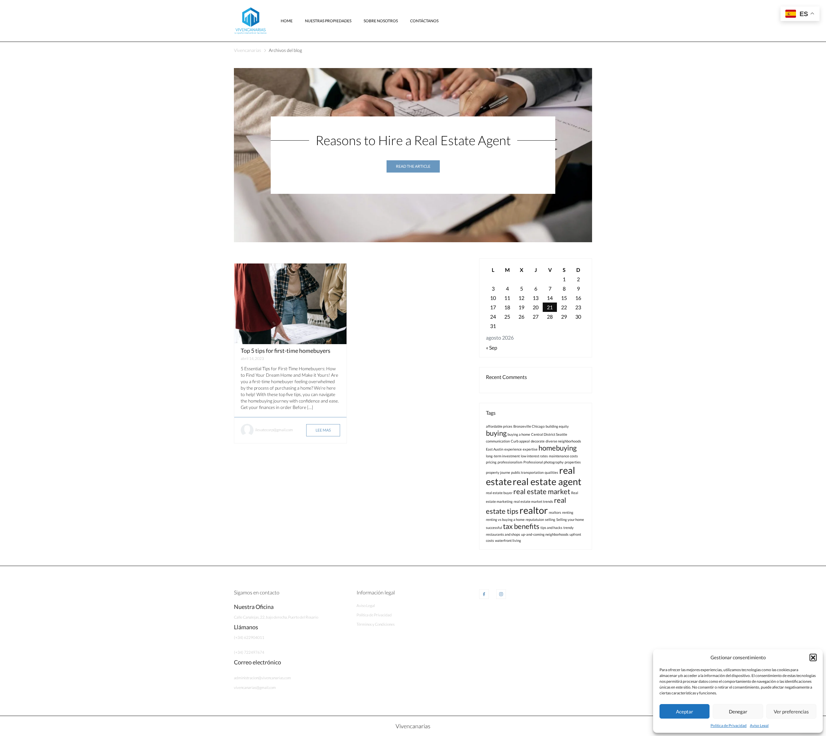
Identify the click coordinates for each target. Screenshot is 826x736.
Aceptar (684, 711)
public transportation (527, 472)
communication (498, 441)
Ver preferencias (791, 711)
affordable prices (499, 426)
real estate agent (547, 481)
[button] (813, 657)
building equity (557, 426)
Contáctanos (424, 20)
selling (550, 519)
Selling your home (570, 519)
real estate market (541, 491)
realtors (555, 512)
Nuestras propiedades (328, 20)
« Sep (491, 347)
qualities (551, 472)
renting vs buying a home (505, 519)
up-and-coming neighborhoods (545, 534)
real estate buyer (499, 493)
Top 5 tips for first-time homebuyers (285, 350)
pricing (491, 462)
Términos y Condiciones (376, 624)
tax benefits (521, 526)
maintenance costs (563, 456)
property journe (498, 472)
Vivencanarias (247, 50)
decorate (538, 441)
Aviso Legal (759, 725)
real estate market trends (533, 501)
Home (287, 20)
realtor (533, 510)
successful (494, 527)
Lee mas (323, 430)
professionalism (510, 462)
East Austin (494, 449)
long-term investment (503, 456)
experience (513, 449)
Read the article (413, 166)
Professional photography (543, 462)
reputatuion (535, 519)
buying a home (519, 434)
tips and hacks (551, 527)
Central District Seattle (549, 434)
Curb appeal (520, 441)
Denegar (738, 711)
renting (567, 512)
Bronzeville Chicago (529, 426)
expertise (530, 449)
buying (496, 433)
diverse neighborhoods (563, 441)
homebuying (558, 447)
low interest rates (534, 456)
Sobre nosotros (381, 20)
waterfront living (508, 540)
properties (573, 462)
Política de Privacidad (728, 725)
